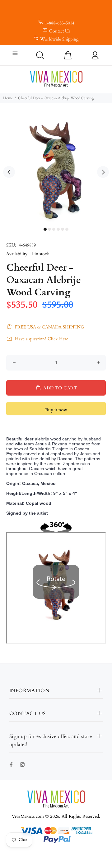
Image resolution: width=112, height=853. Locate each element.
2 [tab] (49, 229)
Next (103, 172)
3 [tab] (53, 229)
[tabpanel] (56, 168)
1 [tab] (45, 229)
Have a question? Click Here (41, 339)
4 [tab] (58, 229)
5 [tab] (62, 229)
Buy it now (56, 410)
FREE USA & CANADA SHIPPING (49, 327)
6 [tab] (66, 229)
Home (8, 98)
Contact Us (59, 31)
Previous (9, 172)
